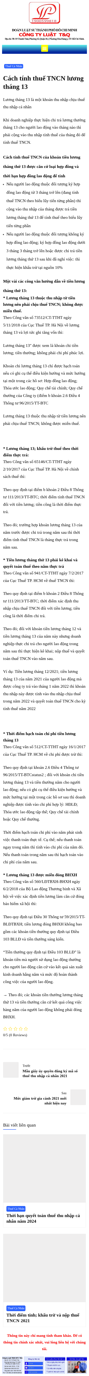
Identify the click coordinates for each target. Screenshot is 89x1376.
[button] (44, 48)
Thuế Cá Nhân (13, 66)
